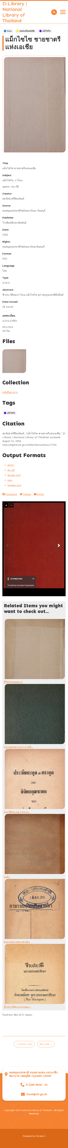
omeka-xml (14, 485)
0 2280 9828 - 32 (37, 1084)
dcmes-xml (14, 475)
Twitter (27, 494)
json (9, 480)
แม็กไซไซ (46, 31)
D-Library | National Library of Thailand (14, 12)
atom (10, 465)
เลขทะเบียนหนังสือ (27, 31)
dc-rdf (11, 470)
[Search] (54, 12)
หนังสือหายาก (10, 392)
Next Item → (46, 1044)
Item (9, 31)
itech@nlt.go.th (36, 1094)
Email (40, 494)
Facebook (11, 494)
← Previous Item (24, 1044)
